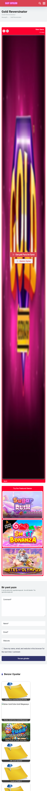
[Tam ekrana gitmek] (7, 31)
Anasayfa (4, 17)
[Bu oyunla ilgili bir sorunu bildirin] (4, 31)
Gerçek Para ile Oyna (25, 254)
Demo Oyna (25, 261)
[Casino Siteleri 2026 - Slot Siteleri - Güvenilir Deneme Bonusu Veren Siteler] (11, 3)
